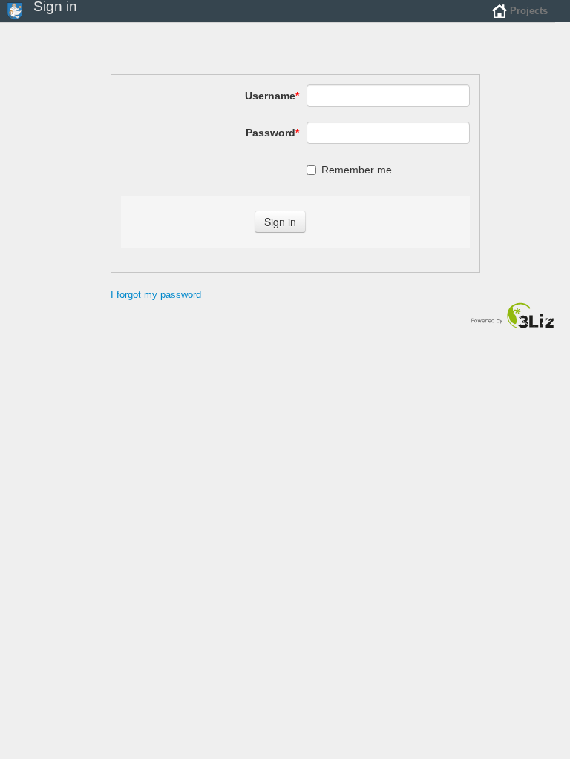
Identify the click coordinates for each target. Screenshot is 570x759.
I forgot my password (156, 294)
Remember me (356, 170)
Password (272, 133)
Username (272, 96)
